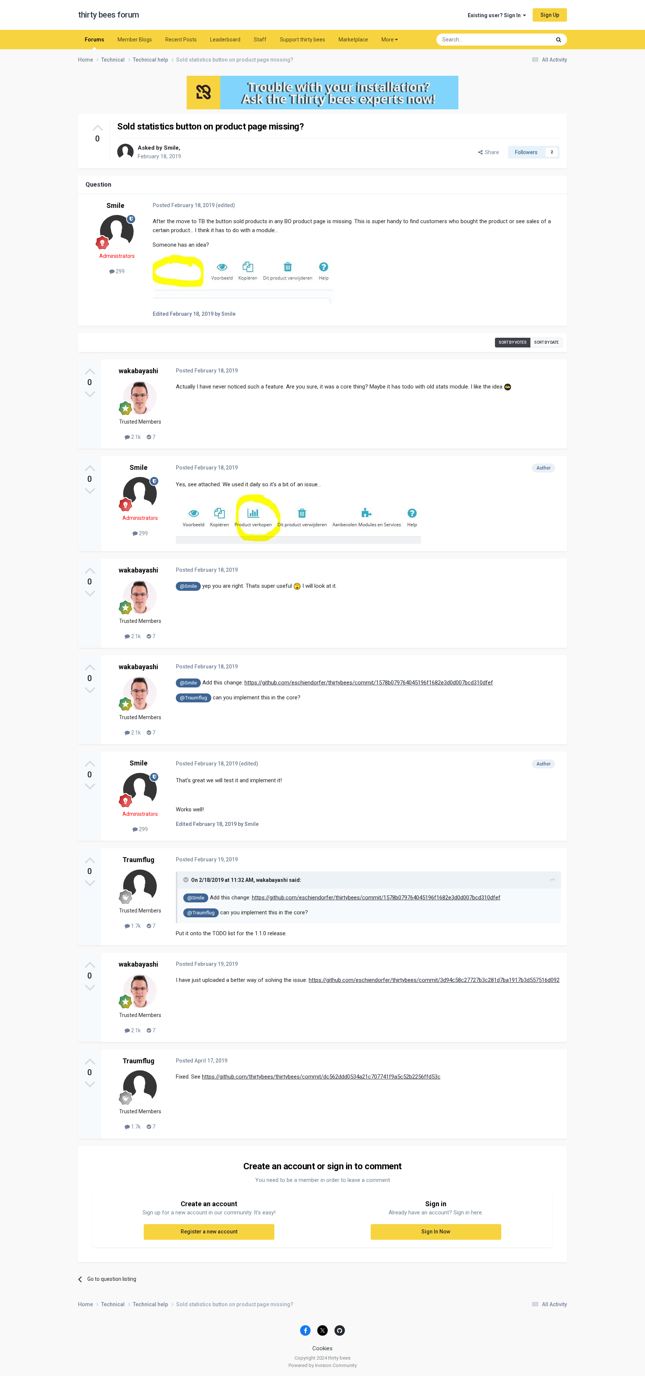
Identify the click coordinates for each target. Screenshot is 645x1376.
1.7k (135, 926)
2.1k (135, 437)
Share (491, 152)
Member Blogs (135, 40)
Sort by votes (513, 342)
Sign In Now (435, 1232)
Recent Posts (181, 40)
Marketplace (353, 40)
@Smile (188, 586)
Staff (260, 40)
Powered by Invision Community (323, 1365)
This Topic (529, 39)
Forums (94, 40)
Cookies (322, 1348)
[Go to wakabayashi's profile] (140, 397)
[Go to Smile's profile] (125, 152)
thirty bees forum (108, 14)
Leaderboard (225, 40)
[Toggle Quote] (186, 880)
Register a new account (209, 1232)
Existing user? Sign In (495, 15)
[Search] (558, 40)
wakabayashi (138, 371)
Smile (171, 147)
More (387, 40)
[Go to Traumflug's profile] (140, 886)
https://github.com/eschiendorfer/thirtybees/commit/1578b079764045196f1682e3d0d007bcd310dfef (368, 682)
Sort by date (546, 342)
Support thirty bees (302, 40)
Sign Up (549, 15)
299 (120, 271)
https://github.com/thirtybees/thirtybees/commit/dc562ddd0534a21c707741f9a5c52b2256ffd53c (321, 1076)
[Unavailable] (243, 278)
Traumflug (138, 860)
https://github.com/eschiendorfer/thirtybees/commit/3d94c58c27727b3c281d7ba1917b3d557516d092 (434, 980)
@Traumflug (193, 698)
